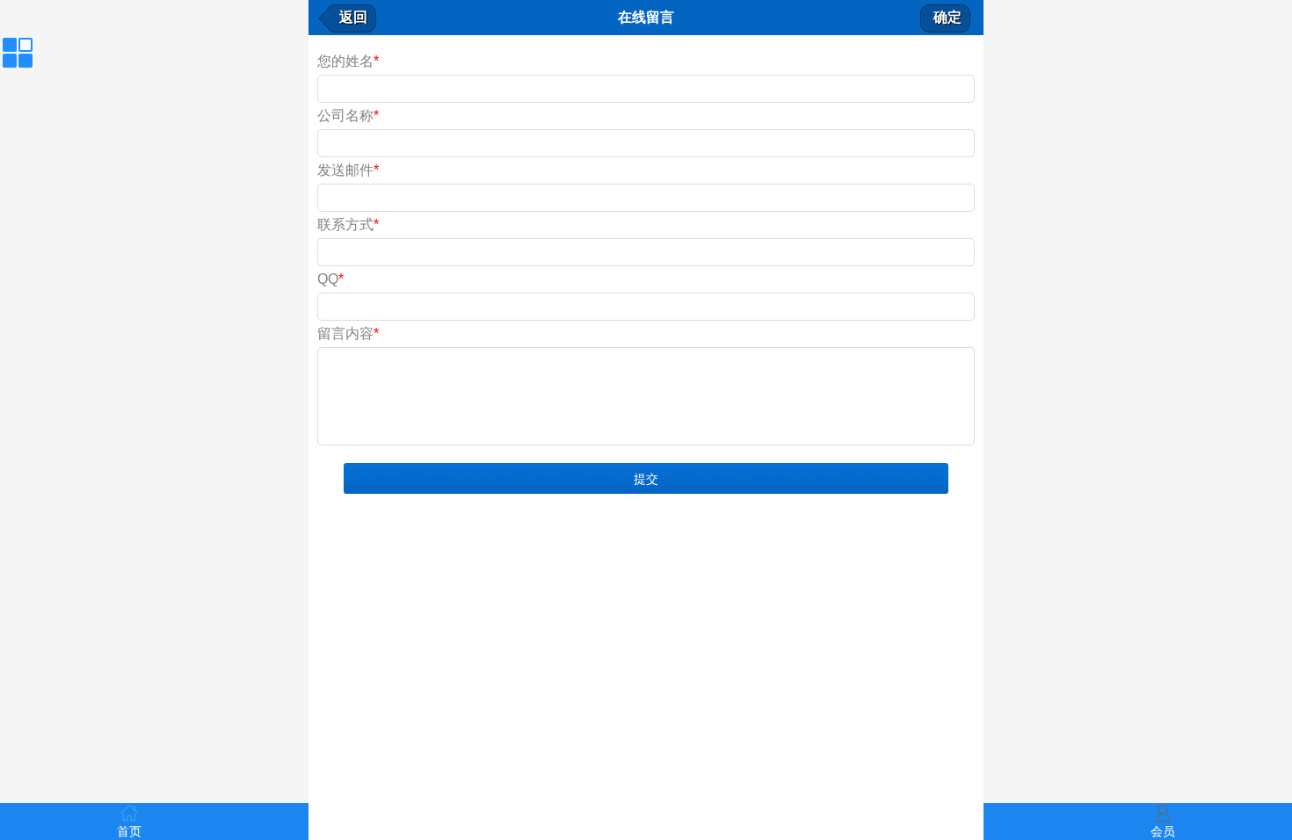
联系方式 (348, 224)
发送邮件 (348, 170)
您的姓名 (348, 61)
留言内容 (348, 333)
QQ (330, 279)
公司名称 (348, 115)
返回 (353, 17)
